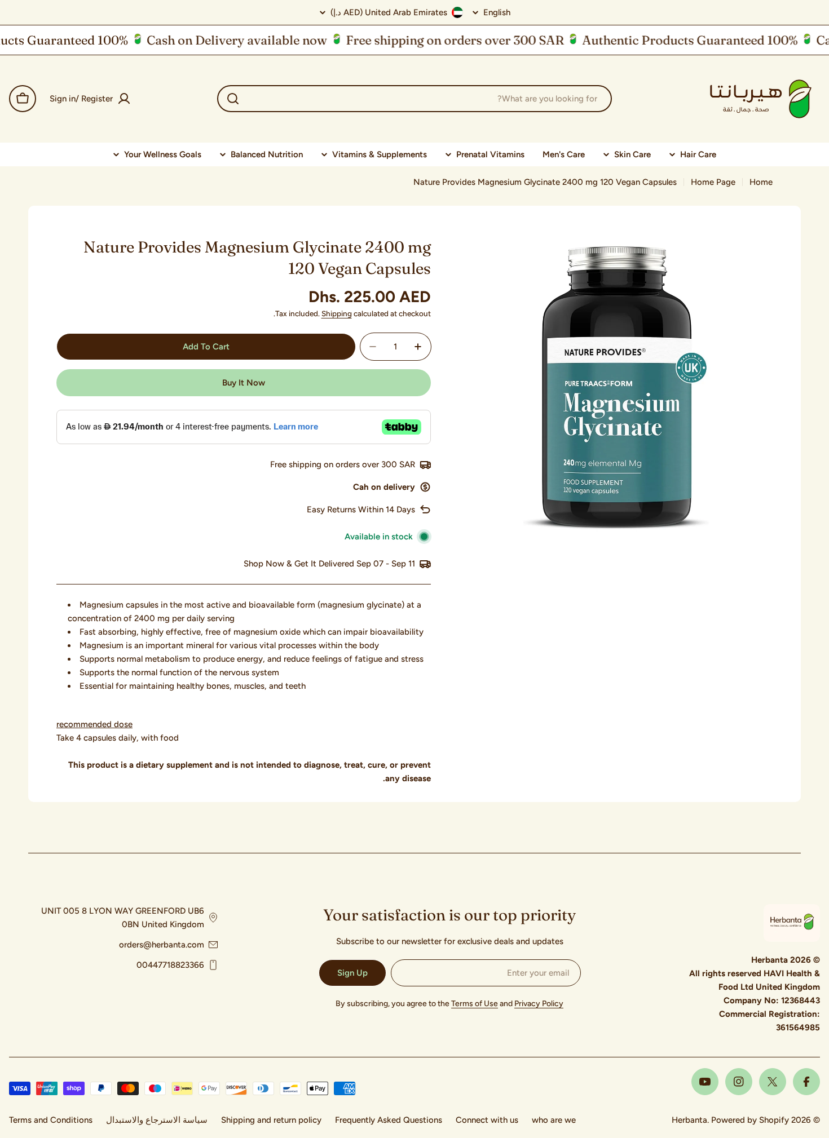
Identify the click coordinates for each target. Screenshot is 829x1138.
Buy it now (243, 383)
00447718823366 (170, 965)
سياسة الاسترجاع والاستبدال (157, 1120)
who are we (554, 1120)
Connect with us (487, 1120)
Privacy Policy (538, 1003)
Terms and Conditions (50, 1120)
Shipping (336, 313)
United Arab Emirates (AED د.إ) (388, 12)
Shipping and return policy (271, 1120)
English (496, 12)
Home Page (713, 182)
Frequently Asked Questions (388, 1120)
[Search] (233, 98)
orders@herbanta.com (161, 945)
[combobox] (414, 98)
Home (761, 182)
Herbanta (689, 1120)
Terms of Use (474, 1003)
